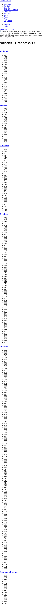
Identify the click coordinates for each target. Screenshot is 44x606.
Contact (7, 24)
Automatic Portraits (11, 10)
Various (7, 13)
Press (6, 17)
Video (6, 15)
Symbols (7, 6)
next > (7, 29)
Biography (8, 21)
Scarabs (7, 8)
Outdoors (7, 12)
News (6, 19)
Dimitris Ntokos (5, 1)
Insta (6, 26)
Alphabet (7, 4)
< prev (2, 29)
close (12, 29)
